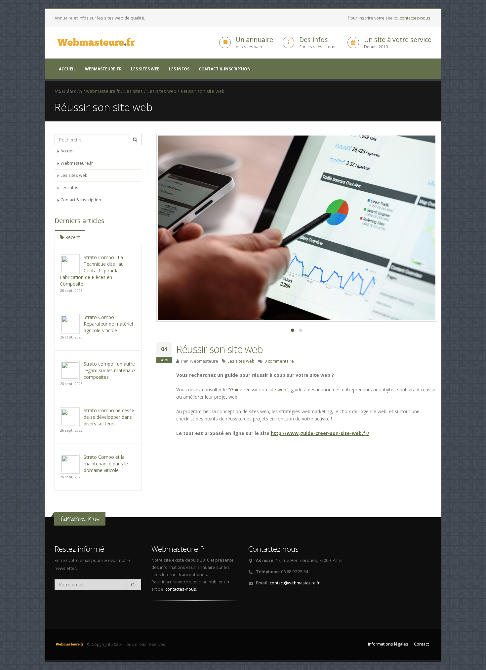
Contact (421, 644)
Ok (134, 584)
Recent (72, 237)
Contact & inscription (225, 69)
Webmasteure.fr (103, 69)
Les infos (179, 69)
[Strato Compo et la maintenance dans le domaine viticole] (69, 463)
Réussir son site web (219, 349)
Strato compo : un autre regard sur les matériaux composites (110, 370)
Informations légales (388, 644)
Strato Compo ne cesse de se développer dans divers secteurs (109, 417)
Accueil (67, 69)
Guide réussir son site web (258, 389)
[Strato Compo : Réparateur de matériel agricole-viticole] (69, 323)
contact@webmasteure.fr (295, 583)
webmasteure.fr (103, 91)
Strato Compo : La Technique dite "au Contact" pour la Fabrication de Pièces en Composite (92, 270)
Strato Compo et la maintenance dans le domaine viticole (106, 463)
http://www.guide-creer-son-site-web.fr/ (320, 433)
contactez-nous (415, 18)
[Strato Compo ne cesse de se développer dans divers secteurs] (69, 417)
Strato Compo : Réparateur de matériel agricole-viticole (108, 324)
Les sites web (145, 69)
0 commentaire (279, 361)
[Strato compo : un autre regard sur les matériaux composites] (69, 370)
